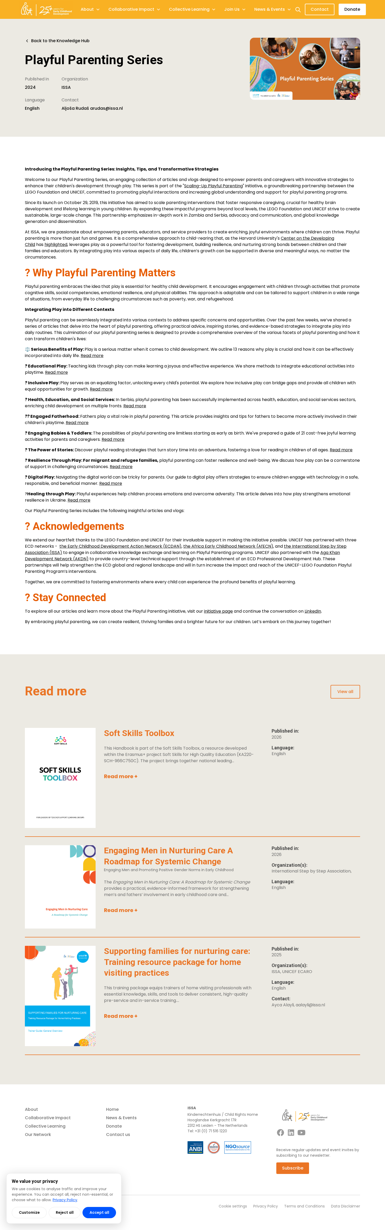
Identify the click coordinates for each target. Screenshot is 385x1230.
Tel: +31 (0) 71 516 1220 (207, 1131)
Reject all (65, 1212)
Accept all (99, 1212)
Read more (92, 356)
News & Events (121, 1118)
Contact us (118, 1135)
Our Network (38, 1135)
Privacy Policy (265, 1206)
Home (112, 1109)
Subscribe (292, 1168)
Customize (29, 1212)
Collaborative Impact (48, 1118)
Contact (320, 9)
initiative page (218, 611)
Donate (352, 9)
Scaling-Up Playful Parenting (213, 186)
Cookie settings (233, 1206)
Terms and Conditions (304, 1206)
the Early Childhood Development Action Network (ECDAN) (120, 546)
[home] (46, 9)
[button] (90, 9)
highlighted (56, 244)
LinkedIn (313, 611)
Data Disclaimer (345, 1206)
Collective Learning (45, 1126)
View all (345, 692)
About (31, 1109)
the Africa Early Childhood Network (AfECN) (228, 546)
